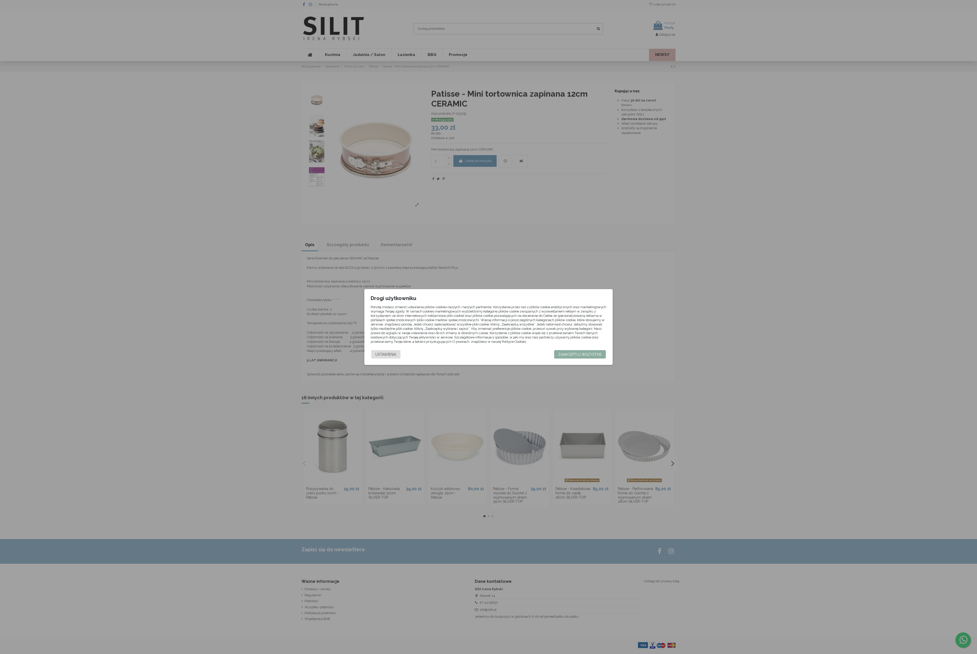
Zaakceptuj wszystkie (580, 354)
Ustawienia (385, 354)
